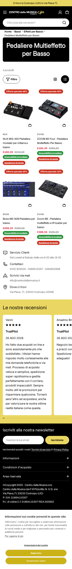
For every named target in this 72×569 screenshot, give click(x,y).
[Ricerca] (64, 23)
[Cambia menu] (5, 12)
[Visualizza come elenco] (65, 79)
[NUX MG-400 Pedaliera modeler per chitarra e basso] (19, 109)
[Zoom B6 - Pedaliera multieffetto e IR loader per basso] (53, 189)
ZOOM (40, 134)
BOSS (6, 214)
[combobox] (36, 22)
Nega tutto (36, 553)
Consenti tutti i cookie (36, 561)
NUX (5, 134)
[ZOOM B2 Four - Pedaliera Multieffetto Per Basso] (53, 109)
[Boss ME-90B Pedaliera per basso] (19, 189)
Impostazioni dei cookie (36, 545)
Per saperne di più (14, 536)
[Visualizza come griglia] (55, 79)
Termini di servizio (41, 449)
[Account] (60, 12)
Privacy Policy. (61, 449)
